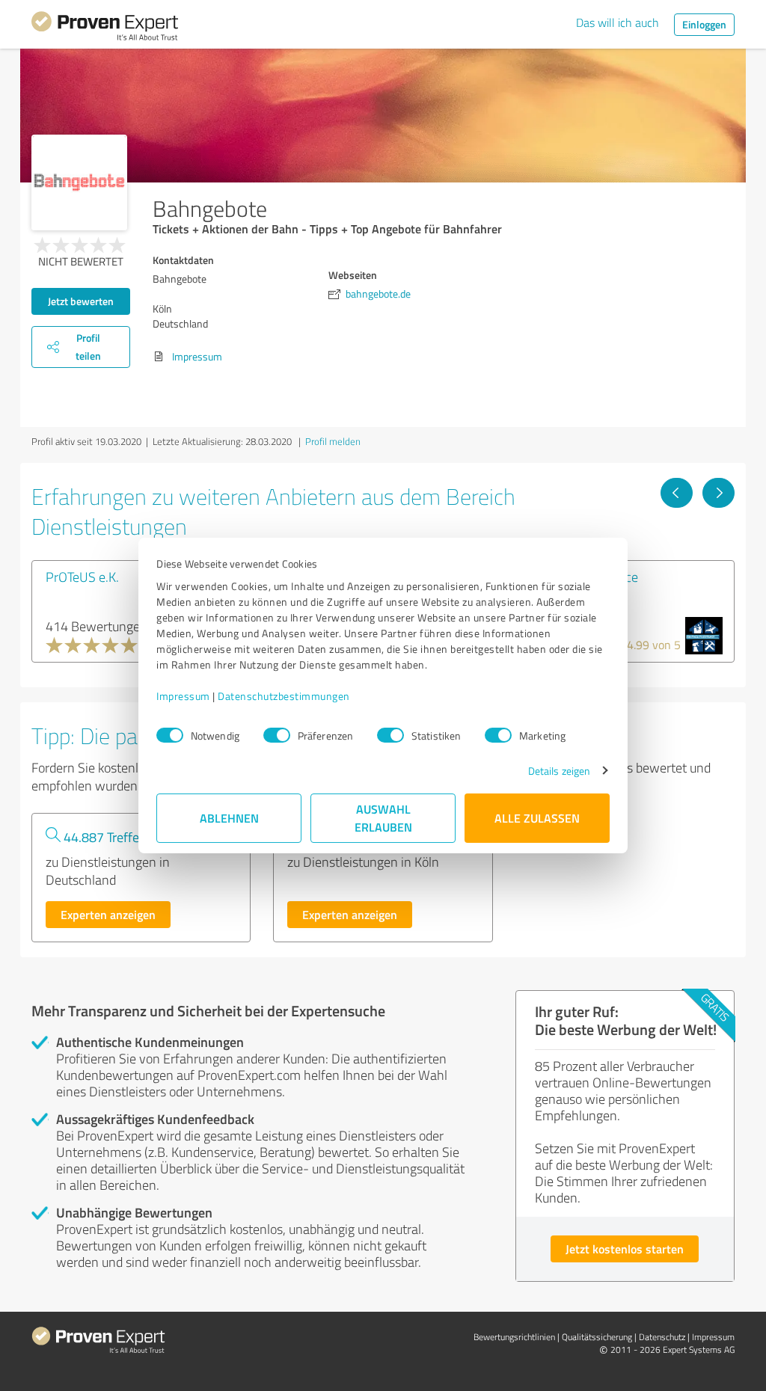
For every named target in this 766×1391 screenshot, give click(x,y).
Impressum (183, 696)
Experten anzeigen (108, 914)
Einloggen (704, 24)
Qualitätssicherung (597, 1336)
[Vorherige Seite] (677, 493)
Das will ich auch (617, 22)
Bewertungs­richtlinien (514, 1336)
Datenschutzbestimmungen (284, 696)
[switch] (276, 735)
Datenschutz (662, 1336)
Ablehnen (229, 817)
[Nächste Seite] (718, 493)
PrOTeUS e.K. (82, 577)
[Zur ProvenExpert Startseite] (104, 28)
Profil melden (333, 441)
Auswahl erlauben (383, 817)
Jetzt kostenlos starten (625, 1248)
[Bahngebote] (79, 182)
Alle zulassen (537, 817)
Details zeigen (559, 771)
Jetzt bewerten (81, 301)
